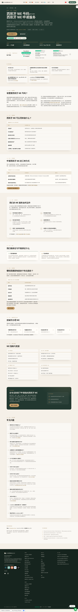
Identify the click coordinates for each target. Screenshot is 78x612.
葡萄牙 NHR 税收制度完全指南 (62, 556)
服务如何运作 (22, 34)
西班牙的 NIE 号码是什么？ (12, 368)
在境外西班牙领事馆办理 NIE (13, 358)
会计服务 (26, 567)
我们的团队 (43, 565)
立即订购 (42, 577)
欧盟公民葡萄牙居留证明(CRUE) (63, 564)
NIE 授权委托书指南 (16, 446)
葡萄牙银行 (27, 589)
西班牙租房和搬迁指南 (61, 562)
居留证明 (26, 573)
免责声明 (42, 570)
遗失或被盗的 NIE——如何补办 (13, 378)
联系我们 (42, 563)
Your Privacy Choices (16, 610)
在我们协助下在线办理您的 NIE (13, 188)
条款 (69, 606)
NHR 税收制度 (27, 591)
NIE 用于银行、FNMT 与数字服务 (46, 373)
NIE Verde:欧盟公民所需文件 (62, 558)
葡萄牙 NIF (27, 585)
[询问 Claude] (12, 567)
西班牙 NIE (27, 556)
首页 (7, 7)
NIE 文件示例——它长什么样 (13, 370)
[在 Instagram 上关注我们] (8, 573)
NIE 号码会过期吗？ (11, 375)
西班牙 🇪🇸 (25, 2)
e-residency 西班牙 (28, 554)
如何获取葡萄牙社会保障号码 (62, 560)
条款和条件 (43, 568)
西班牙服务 (11, 7)
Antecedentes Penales (29, 577)
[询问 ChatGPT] (8, 567)
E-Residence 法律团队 (22, 29)
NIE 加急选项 (19, 234)
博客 (53, 2)
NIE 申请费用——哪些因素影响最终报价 (47, 356)
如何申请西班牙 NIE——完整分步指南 (14, 353)
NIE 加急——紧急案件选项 (12, 361)
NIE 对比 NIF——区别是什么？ (13, 373)
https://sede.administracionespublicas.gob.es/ (12, 562)
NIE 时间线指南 (13, 500)
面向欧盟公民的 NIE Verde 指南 (20, 485)
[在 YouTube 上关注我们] (5, 573)
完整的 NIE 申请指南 (20, 454)
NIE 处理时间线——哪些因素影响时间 (47, 358)
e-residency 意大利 (28, 600)
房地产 (49, 2)
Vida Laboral (27, 575)
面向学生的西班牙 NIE (44, 370)
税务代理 (26, 595)
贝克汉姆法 (27, 571)
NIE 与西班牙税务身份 (44, 368)
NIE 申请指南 (15, 80)
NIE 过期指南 (18, 437)
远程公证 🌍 (43, 2)
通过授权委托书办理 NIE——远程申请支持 (15, 356)
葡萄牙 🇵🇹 (31, 2)
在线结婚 (42, 556)
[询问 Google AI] (15, 567)
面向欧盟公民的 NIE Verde (54, 102)
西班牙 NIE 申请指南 (33, 185)
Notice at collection (5, 610)
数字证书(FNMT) (28, 564)
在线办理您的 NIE (12, 34)
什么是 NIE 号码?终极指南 (62, 554)
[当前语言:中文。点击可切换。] (66, 2)
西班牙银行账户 (27, 562)
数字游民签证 (27, 593)
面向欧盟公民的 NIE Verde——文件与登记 (48, 353)
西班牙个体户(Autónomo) (29, 558)
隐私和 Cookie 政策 (44, 572)
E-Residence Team (12, 528)
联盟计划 (42, 566)
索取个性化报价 (34, 80)
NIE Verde (26, 569)
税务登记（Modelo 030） (29, 579)
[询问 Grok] (18, 567)
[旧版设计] (77, 6)
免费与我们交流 (72, 2)
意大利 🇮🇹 (37, 2)
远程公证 (42, 554)
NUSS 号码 (27, 560)
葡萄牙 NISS (27, 587)
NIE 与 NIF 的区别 (23, 105)
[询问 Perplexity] (5, 567)
